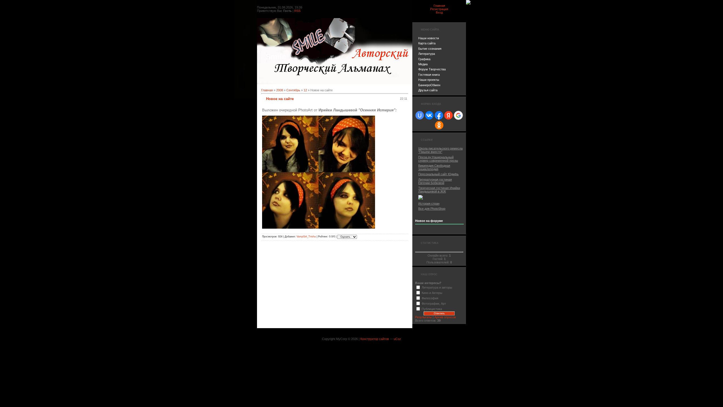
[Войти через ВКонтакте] (429, 115)
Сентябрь (293, 90)
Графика (424, 59)
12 (305, 90)
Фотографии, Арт (434, 303)
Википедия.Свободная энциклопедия (434, 167)
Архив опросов (445, 317)
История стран (428, 203)
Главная (439, 5)
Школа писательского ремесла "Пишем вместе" (440, 150)
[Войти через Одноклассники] (439, 125)
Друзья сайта (427, 90)
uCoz (397, 339)
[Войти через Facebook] (439, 115)
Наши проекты (428, 79)
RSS (297, 10)
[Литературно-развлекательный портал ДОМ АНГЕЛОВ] (420, 198)
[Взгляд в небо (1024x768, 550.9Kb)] (290, 227)
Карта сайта (426, 43)
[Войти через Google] (458, 115)
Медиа (423, 64)
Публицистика (432, 309)
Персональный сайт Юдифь (438, 174)
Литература (426, 53)
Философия (430, 298)
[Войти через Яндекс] (448, 115)
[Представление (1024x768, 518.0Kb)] (290, 171)
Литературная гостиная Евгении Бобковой (435, 181)
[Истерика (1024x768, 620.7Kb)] (347, 171)
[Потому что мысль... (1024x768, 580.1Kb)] (347, 227)
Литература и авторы (437, 287)
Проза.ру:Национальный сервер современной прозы (438, 158)
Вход (439, 12)
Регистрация (439, 9)
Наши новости (428, 38)
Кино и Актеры (432, 293)
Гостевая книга (429, 74)
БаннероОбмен (429, 85)
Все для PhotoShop (431, 208)
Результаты (423, 317)
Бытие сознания (429, 48)
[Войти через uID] (419, 115)
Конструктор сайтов (374, 339)
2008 (279, 90)
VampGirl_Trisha (306, 236)
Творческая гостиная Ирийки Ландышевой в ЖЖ (439, 189)
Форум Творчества (432, 69)
